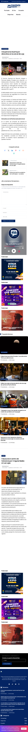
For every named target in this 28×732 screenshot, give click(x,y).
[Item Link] (14, 345)
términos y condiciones (14, 730)
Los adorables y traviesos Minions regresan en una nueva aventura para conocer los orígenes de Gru (13, 703)
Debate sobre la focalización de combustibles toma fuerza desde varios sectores (13, 697)
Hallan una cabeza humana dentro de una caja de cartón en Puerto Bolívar (13, 384)
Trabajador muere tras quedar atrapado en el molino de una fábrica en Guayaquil (13, 411)
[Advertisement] (14, 30)
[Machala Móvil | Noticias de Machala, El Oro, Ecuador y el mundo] (14, 6)
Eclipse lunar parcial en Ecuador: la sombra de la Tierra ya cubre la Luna (14, 357)
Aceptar (24, 728)
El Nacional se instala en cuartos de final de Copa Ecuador (13, 691)
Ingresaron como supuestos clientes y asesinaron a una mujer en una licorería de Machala (12, 438)
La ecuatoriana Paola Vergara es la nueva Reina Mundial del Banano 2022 (12, 710)
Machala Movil (5, 57)
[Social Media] (9, 684)
